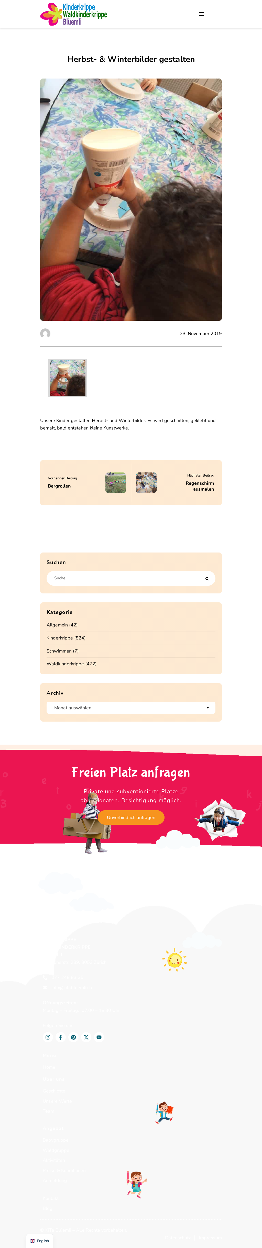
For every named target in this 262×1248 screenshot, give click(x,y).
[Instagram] (48, 1037)
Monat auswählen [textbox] (72, 708)
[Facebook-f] (61, 1037)
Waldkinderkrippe (65, 664)
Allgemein (57, 625)
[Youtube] (99, 1037)
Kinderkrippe (60, 638)
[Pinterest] (73, 1037)
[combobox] (131, 708)
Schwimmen (59, 651)
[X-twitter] (86, 1037)
